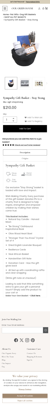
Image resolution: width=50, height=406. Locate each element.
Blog (3, 360)
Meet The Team (8, 357)
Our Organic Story (9, 353)
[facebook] (16, 340)
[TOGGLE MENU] (4, 8)
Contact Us (31, 353)
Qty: (5, 114)
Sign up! (45, 330)
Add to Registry (34, 121)
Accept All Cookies (25, 396)
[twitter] (22, 340)
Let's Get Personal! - (25, 2)
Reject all (25, 401)
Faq (3, 366)
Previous (3, 83)
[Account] (39, 8)
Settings (25, 389)
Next (47, 83)
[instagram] (27, 340)
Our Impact (6, 363)
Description (25, 152)
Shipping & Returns (34, 357)
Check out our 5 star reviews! (27, 145)
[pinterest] (33, 340)
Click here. (35, 295)
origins (25, 158)
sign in (29, 360)
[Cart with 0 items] (46, 8)
